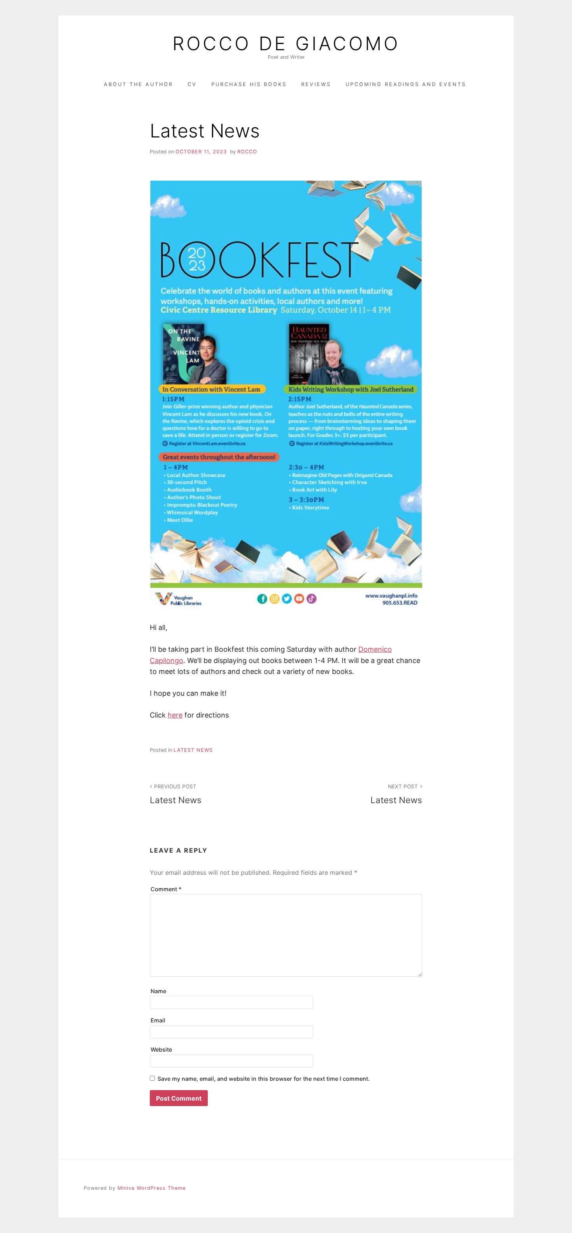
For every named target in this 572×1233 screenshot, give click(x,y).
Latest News (193, 750)
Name (158, 991)
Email (158, 1020)
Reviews (316, 84)
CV (192, 84)
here (175, 715)
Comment (166, 889)
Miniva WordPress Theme (152, 1188)
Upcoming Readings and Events (406, 84)
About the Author (138, 84)
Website (161, 1049)
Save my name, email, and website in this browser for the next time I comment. (264, 1078)
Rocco (247, 152)
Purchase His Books (249, 84)
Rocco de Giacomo (286, 43)
